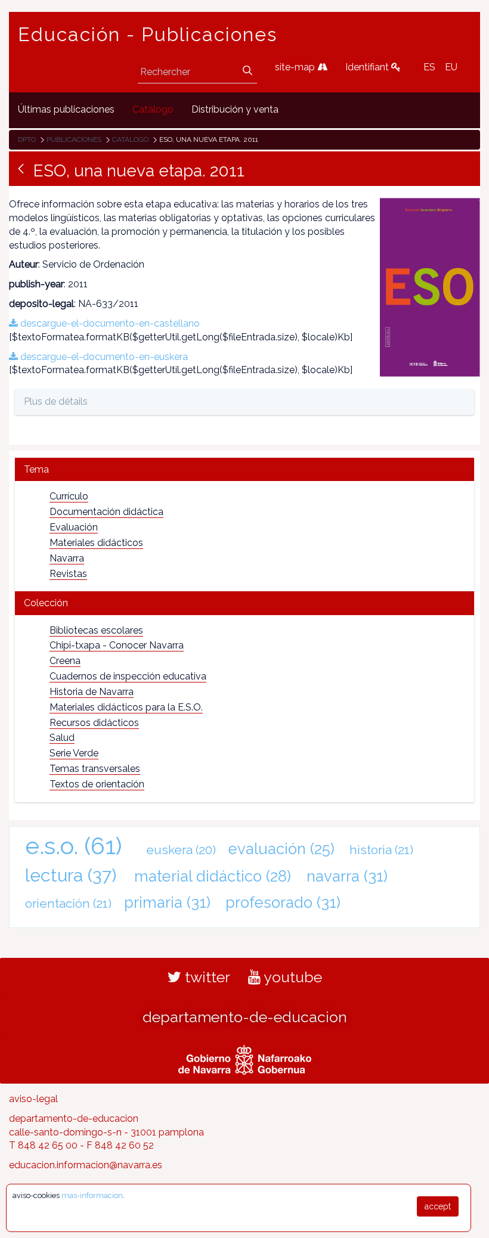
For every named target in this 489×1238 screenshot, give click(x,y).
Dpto (27, 139)
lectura (70, 875)
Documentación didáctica (106, 511)
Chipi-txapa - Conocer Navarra (116, 645)
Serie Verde (73, 753)
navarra (347, 876)
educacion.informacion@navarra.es (85, 1165)
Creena (65, 660)
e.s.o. (73, 845)
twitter (205, 977)
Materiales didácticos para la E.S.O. (126, 707)
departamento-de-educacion (245, 1017)
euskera (181, 849)
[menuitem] (66, 110)
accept (438, 1206)
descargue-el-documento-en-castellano (109, 323)
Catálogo (130, 139)
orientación (68, 903)
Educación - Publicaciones (147, 34)
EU (451, 67)
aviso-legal (33, 1098)
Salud (62, 737)
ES (429, 67)
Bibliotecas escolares (96, 630)
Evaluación (73, 527)
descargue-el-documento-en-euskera (103, 356)
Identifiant (368, 67)
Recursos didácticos (94, 722)
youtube (291, 977)
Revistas (68, 573)
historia (381, 849)
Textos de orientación (96, 784)
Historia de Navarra (91, 691)
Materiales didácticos (96, 542)
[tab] (244, 469)
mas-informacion (92, 1195)
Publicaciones (74, 139)
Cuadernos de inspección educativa (127, 676)
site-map (296, 67)
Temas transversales (94, 768)
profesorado (283, 902)
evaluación (281, 849)
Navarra (66, 558)
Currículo (68, 496)
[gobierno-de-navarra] (244, 1058)
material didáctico (212, 876)
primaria (167, 902)
